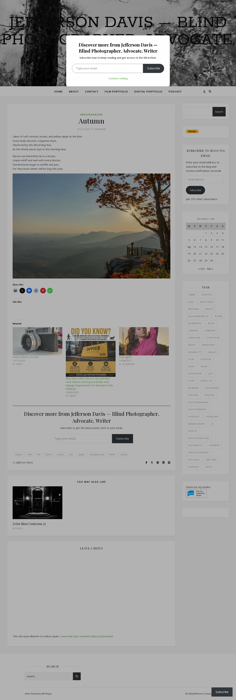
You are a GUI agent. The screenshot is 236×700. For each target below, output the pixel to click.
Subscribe (153, 68)
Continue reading (118, 78)
